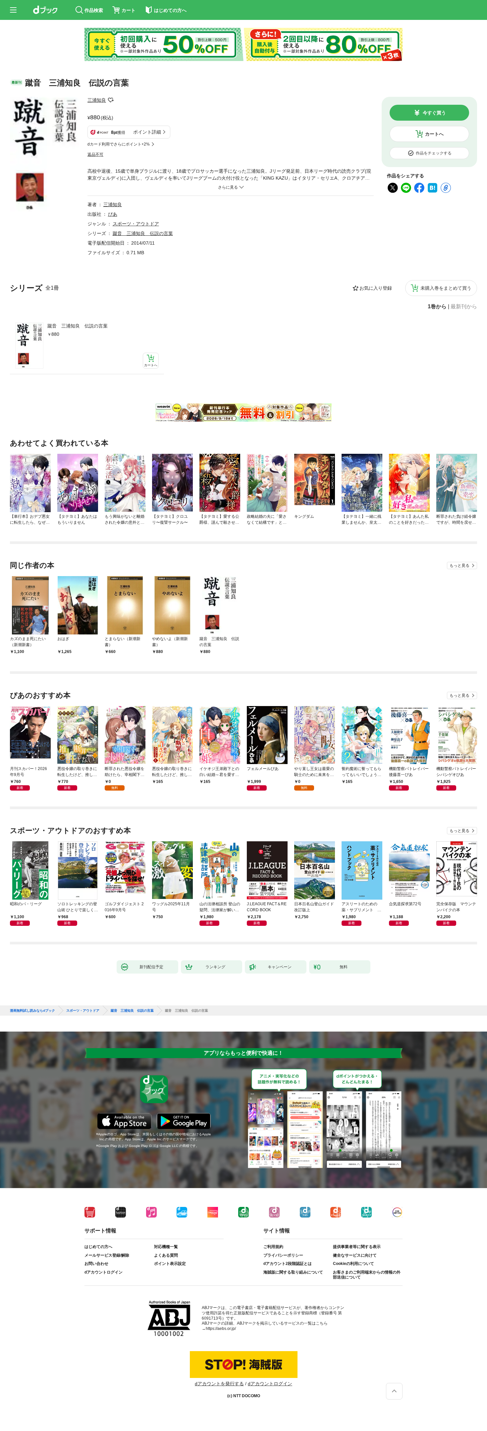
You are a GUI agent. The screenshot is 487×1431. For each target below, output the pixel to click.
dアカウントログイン (103, 1272)
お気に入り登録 (375, 288)
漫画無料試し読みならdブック (32, 1010)
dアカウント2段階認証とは (287, 1263)
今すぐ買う (434, 112)
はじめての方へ (98, 1246)
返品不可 (95, 154)
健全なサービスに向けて (355, 1255)
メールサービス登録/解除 (106, 1255)
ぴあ (112, 214)
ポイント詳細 (147, 132)
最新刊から (464, 306)
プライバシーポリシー (283, 1255)
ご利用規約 (273, 1246)
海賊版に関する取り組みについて (293, 1272)
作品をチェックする (434, 153)
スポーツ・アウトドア (136, 223)
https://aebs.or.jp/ (221, 1328)
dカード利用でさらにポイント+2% (118, 144)
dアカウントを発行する (219, 1383)
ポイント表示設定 (170, 1263)
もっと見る (459, 565)
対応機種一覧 (166, 1246)
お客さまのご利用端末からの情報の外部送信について (367, 1275)
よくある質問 (166, 1255)
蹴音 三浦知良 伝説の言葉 (77, 325)
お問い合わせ (96, 1263)
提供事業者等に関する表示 (357, 1246)
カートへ (434, 134)
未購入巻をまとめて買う (445, 288)
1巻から (437, 306)
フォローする (110, 100)
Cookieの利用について (353, 1263)
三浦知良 (96, 100)
